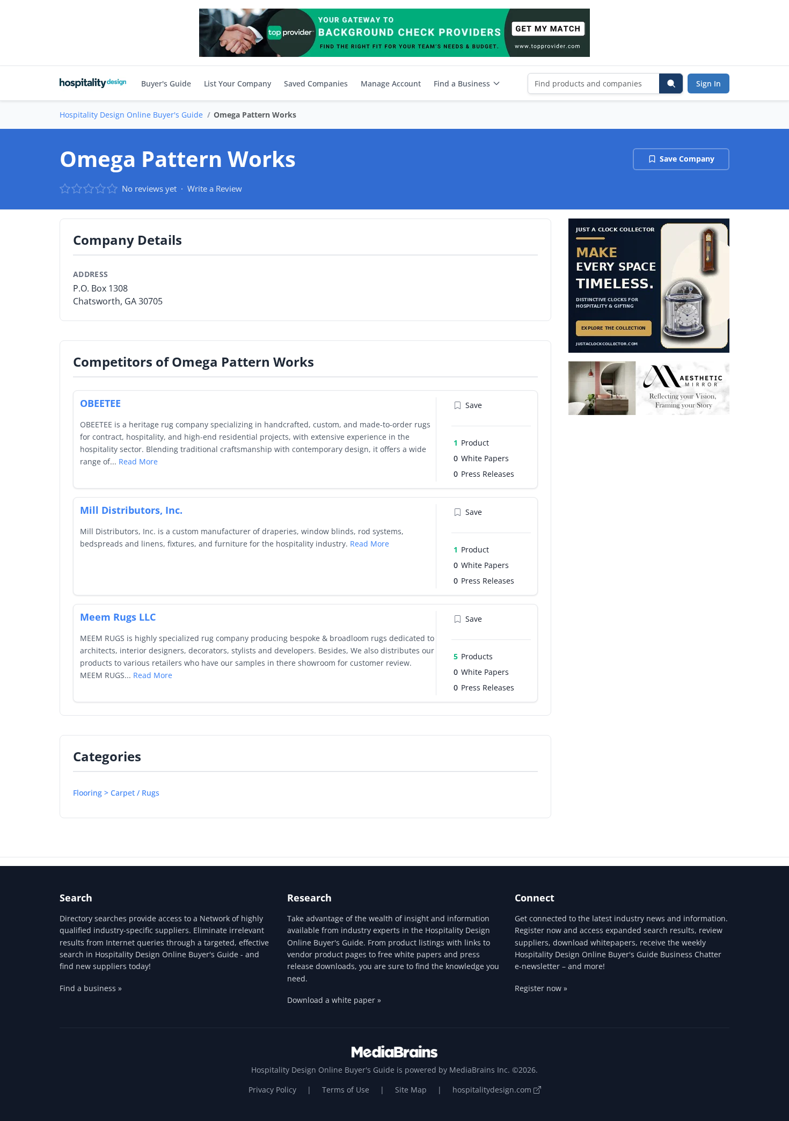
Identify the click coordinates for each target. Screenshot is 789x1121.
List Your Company (237, 83)
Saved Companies (316, 83)
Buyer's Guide (166, 83)
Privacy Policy (272, 1089)
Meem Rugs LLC (118, 616)
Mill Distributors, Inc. (131, 510)
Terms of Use (345, 1089)
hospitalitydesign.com (493, 1089)
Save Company (687, 159)
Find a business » (91, 988)
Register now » (541, 988)
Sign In (708, 83)
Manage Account (391, 83)
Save (473, 405)
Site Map (411, 1089)
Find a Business (462, 83)
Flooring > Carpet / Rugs (116, 793)
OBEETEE (100, 403)
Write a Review (214, 188)
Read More (138, 461)
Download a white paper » (334, 1000)
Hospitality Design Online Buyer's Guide (131, 115)
